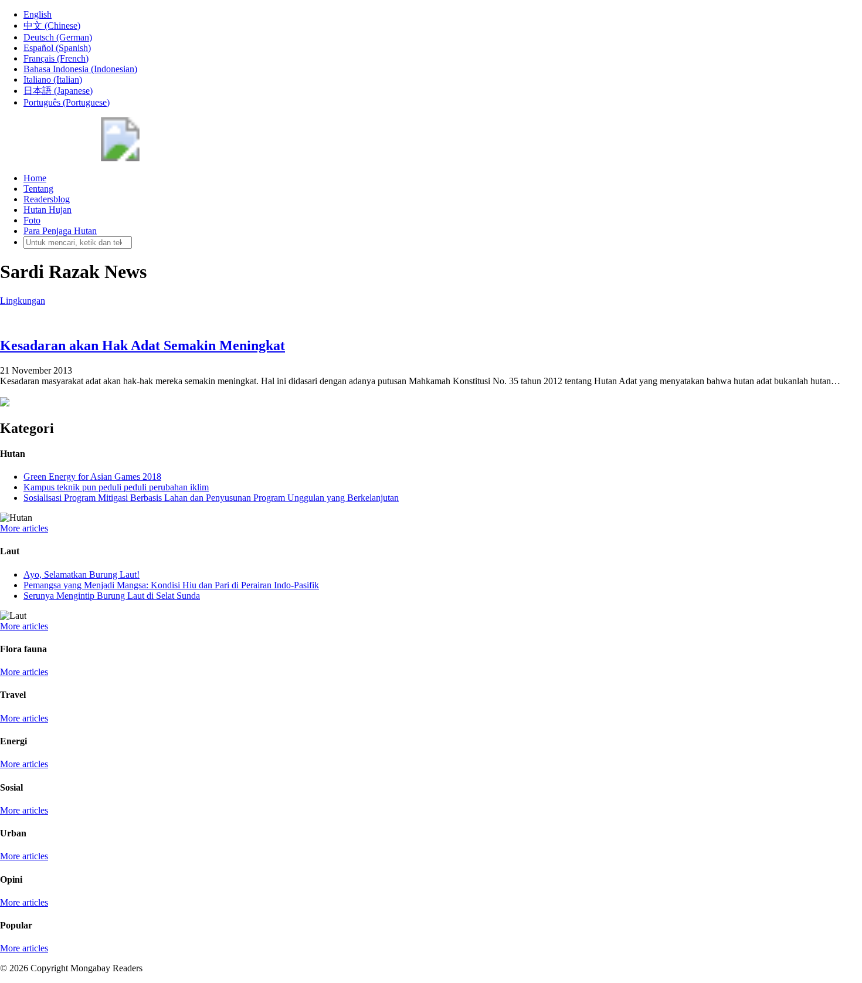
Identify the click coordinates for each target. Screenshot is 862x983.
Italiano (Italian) (52, 79)
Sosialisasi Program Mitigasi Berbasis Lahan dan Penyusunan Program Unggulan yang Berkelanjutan (211, 498)
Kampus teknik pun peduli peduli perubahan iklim (116, 487)
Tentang (38, 189)
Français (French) (56, 58)
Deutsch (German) (57, 37)
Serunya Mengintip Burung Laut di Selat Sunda (111, 596)
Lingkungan (22, 301)
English (37, 14)
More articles (24, 528)
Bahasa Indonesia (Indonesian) (80, 69)
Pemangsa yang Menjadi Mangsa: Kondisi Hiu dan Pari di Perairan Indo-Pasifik (171, 585)
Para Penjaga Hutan (60, 231)
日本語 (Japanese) (58, 91)
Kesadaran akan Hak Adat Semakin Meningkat (142, 345)
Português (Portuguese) (66, 102)
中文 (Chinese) (51, 25)
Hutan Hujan (47, 210)
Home (34, 178)
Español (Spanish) (57, 48)
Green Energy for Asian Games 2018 (92, 477)
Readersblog (46, 199)
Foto (31, 220)
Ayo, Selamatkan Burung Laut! (81, 574)
